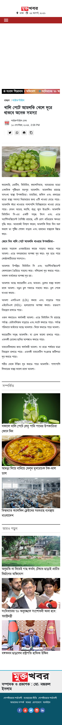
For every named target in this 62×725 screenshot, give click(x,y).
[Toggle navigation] (6, 20)
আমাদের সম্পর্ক (17, 702)
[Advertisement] (31, 56)
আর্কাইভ (46, 702)
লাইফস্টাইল (18, 100)
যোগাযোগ (37, 702)
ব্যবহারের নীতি (30, 698)
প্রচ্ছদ (7, 100)
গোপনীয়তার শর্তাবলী (13, 698)
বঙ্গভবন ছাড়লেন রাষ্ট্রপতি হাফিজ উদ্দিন (25, 653)
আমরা (28, 702)
